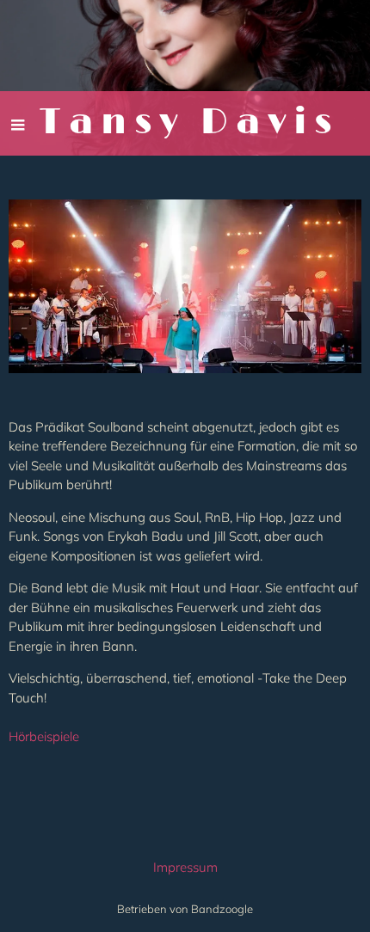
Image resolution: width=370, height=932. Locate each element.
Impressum (185, 867)
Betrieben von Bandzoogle (185, 909)
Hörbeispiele (44, 736)
